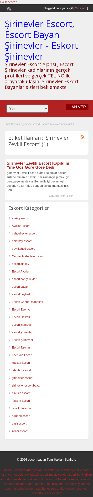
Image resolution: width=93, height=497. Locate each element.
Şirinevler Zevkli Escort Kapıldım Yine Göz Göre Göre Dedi (38, 165)
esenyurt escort (12, 474)
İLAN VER (77, 107)
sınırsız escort (21, 393)
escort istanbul (21, 324)
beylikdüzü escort (23, 248)
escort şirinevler (22, 332)
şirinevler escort (22, 378)
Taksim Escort (21, 400)
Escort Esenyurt (22, 309)
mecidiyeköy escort (62, 474)
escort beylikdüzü (23, 294)
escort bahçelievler (24, 279)
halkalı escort (13, 470)
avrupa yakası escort (38, 470)
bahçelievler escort (24, 233)
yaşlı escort (19, 423)
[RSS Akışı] (8, 8)
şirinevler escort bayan (26, 385)
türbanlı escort (21, 416)
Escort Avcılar (20, 271)
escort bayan (20, 286)
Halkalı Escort (21, 362)
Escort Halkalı (21, 317)
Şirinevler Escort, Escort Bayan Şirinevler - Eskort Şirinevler (41, 39)
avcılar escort (8, 2)
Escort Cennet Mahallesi (28, 302)
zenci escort (19, 431)
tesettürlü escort (22, 408)
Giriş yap (80, 8)
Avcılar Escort (21, 226)
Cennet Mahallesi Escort (28, 256)
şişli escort (61, 470)
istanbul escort (21, 370)
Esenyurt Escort (22, 355)
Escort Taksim (21, 347)
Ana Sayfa (12, 124)
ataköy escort (20, 218)
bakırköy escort (21, 241)
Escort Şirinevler (22, 340)
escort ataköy (20, 264)
